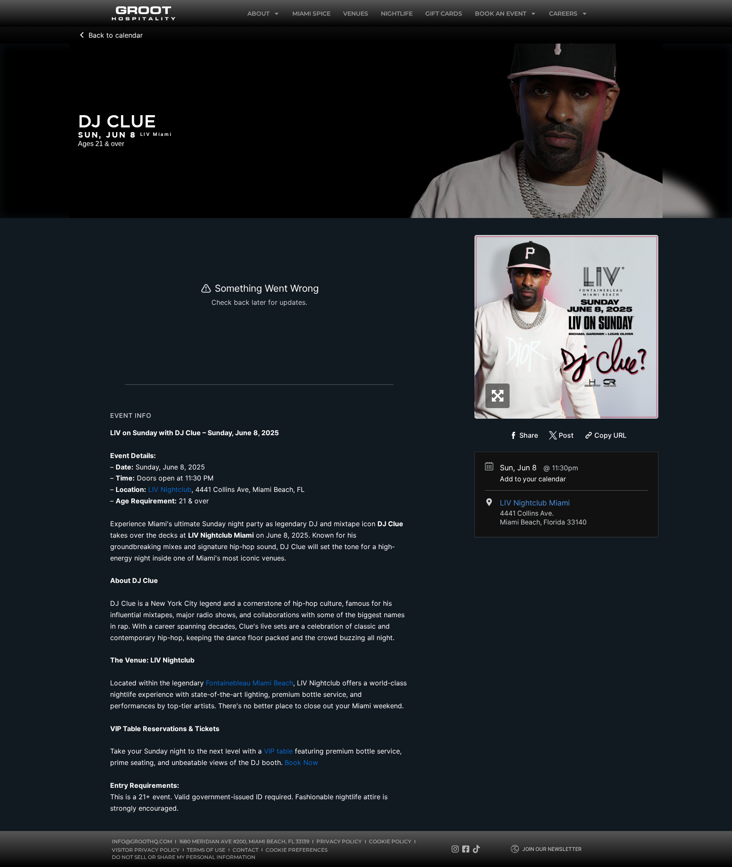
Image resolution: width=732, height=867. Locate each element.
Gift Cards (443, 13)
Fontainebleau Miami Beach (249, 683)
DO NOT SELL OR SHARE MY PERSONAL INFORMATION (183, 857)
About (258, 13)
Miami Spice (311, 13)
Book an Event (500, 13)
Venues (355, 13)
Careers (563, 13)
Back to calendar (116, 35)
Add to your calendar (533, 479)
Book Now (301, 762)
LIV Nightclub (169, 489)
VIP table (278, 751)
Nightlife (397, 13)
